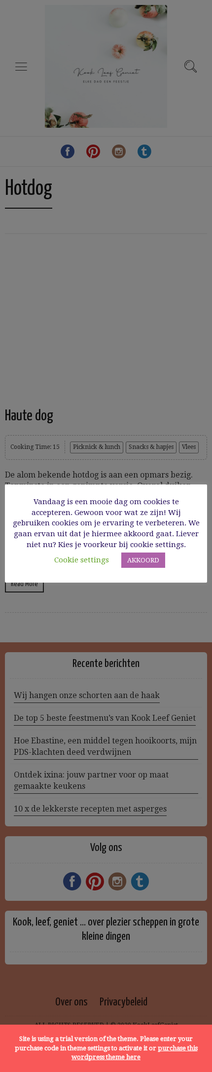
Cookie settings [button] (81, 559)
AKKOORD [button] (143, 560)
